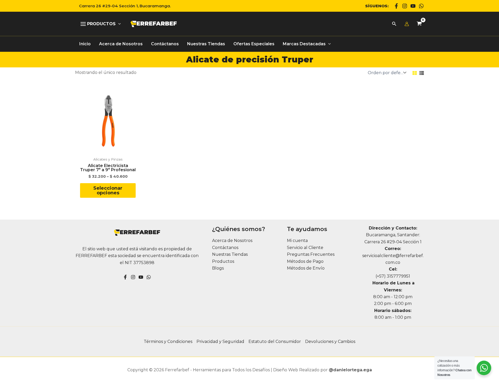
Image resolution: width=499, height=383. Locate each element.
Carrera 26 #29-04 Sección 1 (393, 241)
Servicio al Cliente (305, 247)
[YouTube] (141, 277)
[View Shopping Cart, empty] (419, 24)
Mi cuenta (297, 240)
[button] (123, 6)
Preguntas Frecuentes (310, 254)
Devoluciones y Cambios (330, 341)
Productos (223, 261)
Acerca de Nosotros (232, 240)
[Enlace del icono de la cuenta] (406, 24)
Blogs (218, 268)
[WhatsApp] (421, 6)
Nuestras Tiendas (230, 254)
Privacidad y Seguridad (220, 341)
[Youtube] (413, 6)
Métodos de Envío (306, 268)
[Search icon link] (394, 24)
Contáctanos (225, 247)
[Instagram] (404, 6)
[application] (118, 24)
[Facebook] (396, 6)
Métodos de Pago (305, 261)
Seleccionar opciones (107, 190)
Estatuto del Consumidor (274, 341)
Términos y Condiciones (168, 341)
